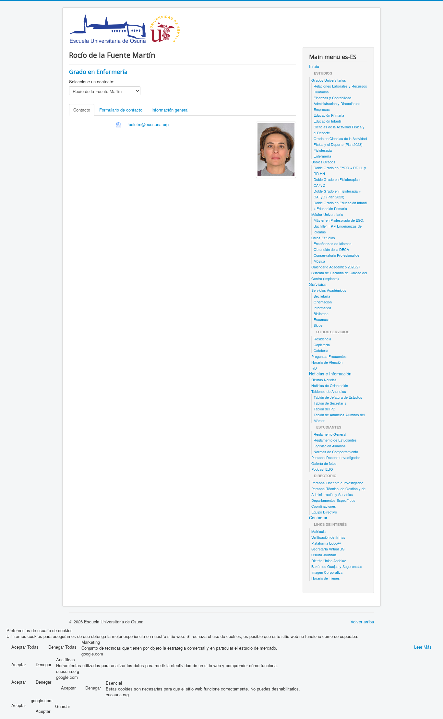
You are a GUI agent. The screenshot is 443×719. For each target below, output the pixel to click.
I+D (314, 368)
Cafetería (321, 350)
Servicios (318, 284)
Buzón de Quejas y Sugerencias (336, 566)
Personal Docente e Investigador (337, 482)
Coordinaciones (323, 506)
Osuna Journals (324, 554)
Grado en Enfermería (98, 72)
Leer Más (423, 647)
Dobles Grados (323, 161)
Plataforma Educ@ (326, 543)
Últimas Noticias (324, 379)
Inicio (314, 66)
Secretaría (322, 296)
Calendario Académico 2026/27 (335, 266)
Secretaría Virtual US (327, 548)
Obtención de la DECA (331, 249)
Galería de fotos (324, 463)
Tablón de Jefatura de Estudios (338, 397)
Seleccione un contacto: (91, 82)
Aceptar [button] (18, 664)
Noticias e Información (330, 374)
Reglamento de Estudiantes (335, 439)
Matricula (318, 531)
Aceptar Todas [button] (25, 647)
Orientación (323, 301)
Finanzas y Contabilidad (332, 97)
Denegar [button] (43, 664)
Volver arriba (362, 622)
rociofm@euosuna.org (148, 124)
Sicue (318, 325)
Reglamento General (330, 434)
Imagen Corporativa (326, 572)
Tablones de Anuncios (328, 391)
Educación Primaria (329, 115)
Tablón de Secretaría (330, 403)
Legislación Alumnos (330, 445)
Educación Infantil (327, 121)
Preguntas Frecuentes (329, 356)
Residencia (322, 338)
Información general (169, 110)
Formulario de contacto (120, 110)
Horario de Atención (326, 362)
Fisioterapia (323, 150)
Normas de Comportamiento (336, 451)
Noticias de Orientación (329, 385)
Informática (322, 307)
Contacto (81, 110)
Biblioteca (321, 313)
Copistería (322, 344)
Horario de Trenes (325, 578)
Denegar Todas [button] (62, 647)
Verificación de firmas (328, 537)
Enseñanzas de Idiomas (333, 243)
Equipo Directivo (324, 511)
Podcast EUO (322, 469)
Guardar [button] (62, 706)
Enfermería (322, 156)
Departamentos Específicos (333, 500)
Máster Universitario (327, 214)
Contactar (318, 518)
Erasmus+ (322, 319)
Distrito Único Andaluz (328, 560)
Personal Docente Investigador (335, 457)
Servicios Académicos (328, 290)
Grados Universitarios (328, 80)
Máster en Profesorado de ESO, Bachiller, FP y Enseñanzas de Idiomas (339, 226)
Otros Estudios (323, 237)
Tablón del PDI (325, 408)
